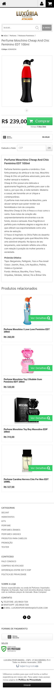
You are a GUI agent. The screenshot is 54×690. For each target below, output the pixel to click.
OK (49, 147)
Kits (3, 521)
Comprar (42, 121)
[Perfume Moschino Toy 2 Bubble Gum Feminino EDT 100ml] (27, 368)
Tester (5, 547)
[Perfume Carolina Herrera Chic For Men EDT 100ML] (27, 468)
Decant (5, 513)
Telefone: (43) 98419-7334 (15, 602)
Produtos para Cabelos (14, 538)
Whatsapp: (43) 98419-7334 (16, 605)
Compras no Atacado (12, 566)
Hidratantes (7, 517)
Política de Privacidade (13, 574)
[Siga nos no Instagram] (29, 617)
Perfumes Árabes (10, 530)
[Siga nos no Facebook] (24, 617)
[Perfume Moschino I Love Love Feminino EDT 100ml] (27, 318)
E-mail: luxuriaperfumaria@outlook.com (25, 608)
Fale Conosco (8, 561)
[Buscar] (37, 28)
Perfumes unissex (11, 534)
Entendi (27, 685)
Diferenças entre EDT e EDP (16, 570)
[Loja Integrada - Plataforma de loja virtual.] (27, 666)
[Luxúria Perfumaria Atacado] (27, 15)
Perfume (13, 35)
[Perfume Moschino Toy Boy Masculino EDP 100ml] (27, 418)
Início (6, 35)
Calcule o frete (8, 148)
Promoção (7, 543)
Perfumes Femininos (26, 35)
